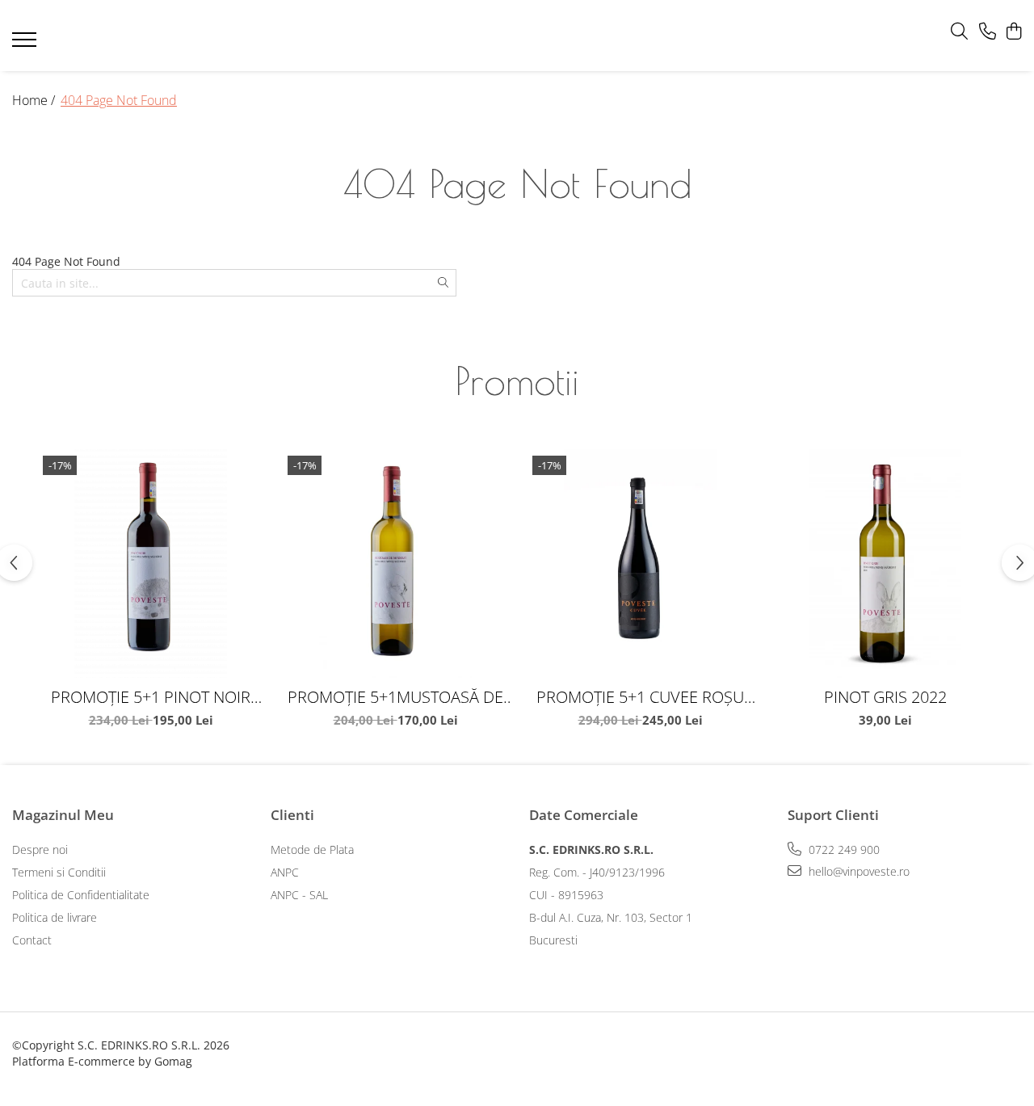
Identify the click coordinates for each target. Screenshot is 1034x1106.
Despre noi (40, 849)
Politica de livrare (54, 917)
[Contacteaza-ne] (987, 32)
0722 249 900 (842, 849)
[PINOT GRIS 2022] (885, 563)
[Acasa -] (492, 36)
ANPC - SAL (299, 894)
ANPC (285, 872)
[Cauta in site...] (959, 32)
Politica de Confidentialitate (80, 894)
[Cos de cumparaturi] (1013, 32)
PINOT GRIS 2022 (885, 697)
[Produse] (26, 44)
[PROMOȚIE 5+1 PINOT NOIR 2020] (150, 563)
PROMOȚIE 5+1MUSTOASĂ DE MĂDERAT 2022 (395, 697)
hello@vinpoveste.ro (857, 871)
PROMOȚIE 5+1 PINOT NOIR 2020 (150, 697)
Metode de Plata (312, 849)
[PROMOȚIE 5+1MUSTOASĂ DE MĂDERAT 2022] (395, 563)
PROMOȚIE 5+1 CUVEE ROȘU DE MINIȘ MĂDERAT (640, 697)
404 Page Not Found (119, 100)
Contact (32, 940)
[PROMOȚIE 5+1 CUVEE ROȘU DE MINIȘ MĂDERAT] (640, 563)
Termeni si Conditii (59, 872)
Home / (35, 100)
